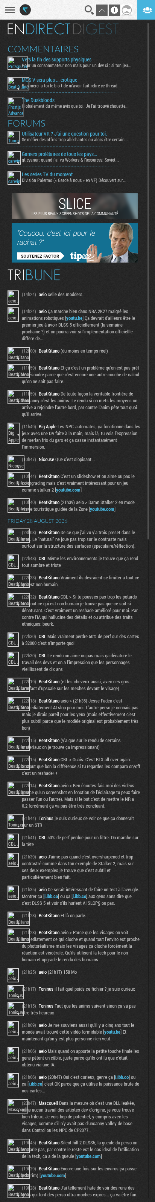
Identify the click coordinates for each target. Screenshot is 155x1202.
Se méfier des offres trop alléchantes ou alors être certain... (75, 139)
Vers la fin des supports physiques (56, 60)
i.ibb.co (51, 896)
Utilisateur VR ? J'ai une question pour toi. (64, 134)
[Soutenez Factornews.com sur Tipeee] (75, 261)
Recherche (89, 10)
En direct (39, 29)
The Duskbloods (38, 100)
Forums (27, 123)
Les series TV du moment (47, 174)
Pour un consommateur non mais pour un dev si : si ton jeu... (76, 65)
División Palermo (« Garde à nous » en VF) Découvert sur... (74, 180)
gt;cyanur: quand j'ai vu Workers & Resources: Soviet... (70, 159)
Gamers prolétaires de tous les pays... (59, 154)
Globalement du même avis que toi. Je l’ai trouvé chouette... (75, 105)
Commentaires (43, 49)
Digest (96, 29)
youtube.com (68, 489)
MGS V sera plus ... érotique (49, 80)
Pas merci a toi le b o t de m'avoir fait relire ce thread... (71, 85)
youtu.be (74, 318)
